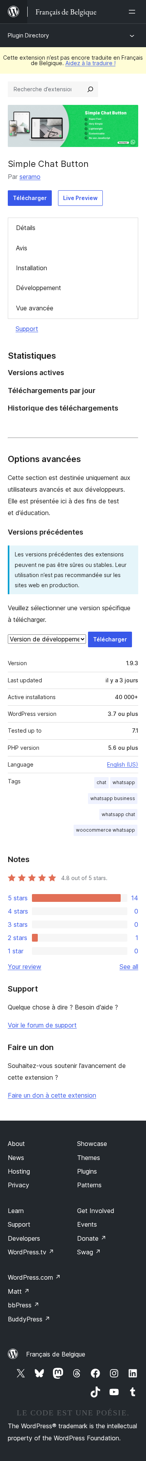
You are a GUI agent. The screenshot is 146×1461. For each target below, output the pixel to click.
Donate (91, 1238)
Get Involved (95, 1211)
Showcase (92, 1144)
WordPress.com (34, 1277)
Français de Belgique (55, 1354)
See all (129, 966)
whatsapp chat (118, 814)
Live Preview (80, 198)
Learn (16, 1211)
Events (87, 1224)
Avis (21, 248)
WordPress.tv (31, 1252)
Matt (19, 1291)
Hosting (19, 1171)
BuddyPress (29, 1319)
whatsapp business (112, 798)
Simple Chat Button (48, 164)
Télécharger (30, 198)
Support (27, 329)
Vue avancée (34, 308)
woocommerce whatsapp (105, 830)
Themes (88, 1158)
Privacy (18, 1185)
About (16, 1144)
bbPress (23, 1305)
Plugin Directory (28, 35)
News (16, 1158)
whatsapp (124, 782)
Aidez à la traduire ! (90, 63)
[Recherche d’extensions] (90, 89)
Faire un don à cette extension (52, 1095)
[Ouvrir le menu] (133, 11)
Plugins (87, 1171)
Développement (38, 288)
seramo (29, 177)
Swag (89, 1252)
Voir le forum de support (42, 1025)
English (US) (122, 764)
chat (101, 782)
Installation (31, 268)
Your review (24, 966)
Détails (25, 228)
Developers (24, 1238)
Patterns (89, 1185)
